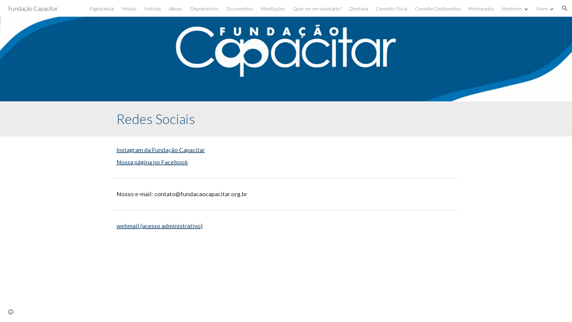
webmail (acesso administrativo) (159, 225)
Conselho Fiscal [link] (391, 8)
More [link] (542, 8)
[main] (286, 119)
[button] (565, 8)
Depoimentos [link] (204, 8)
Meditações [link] (273, 8)
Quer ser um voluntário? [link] (317, 8)
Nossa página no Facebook (152, 161)
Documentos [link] (239, 8)
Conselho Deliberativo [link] (438, 8)
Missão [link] (129, 8)
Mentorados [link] (481, 8)
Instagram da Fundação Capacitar (160, 149)
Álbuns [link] (175, 8)
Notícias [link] (152, 8)
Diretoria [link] (358, 8)
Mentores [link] (512, 8)
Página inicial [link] (101, 8)
